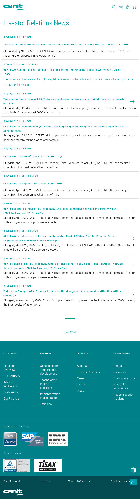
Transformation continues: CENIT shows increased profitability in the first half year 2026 (62, 44)
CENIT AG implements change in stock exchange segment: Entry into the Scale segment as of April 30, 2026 (64, 128)
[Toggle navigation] (134, 7)
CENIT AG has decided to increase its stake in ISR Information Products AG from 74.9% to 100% (62, 71)
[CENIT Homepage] (13, 7)
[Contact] (121, 7)
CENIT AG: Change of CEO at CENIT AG (28, 156)
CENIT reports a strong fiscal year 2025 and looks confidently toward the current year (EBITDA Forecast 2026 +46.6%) (59, 211)
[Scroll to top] (133, 492)
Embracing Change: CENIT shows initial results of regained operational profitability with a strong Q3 (62, 293)
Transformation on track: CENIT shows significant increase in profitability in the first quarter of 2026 (64, 101)
